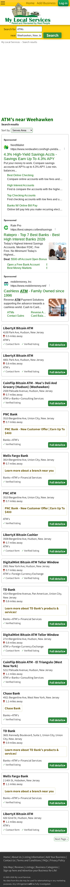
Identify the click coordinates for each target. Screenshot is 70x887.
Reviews (19, 867)
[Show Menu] (3, 3)
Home (6, 857)
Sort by (5, 130)
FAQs (45, 860)
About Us (17, 857)
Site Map (8, 867)
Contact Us (9, 860)
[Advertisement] (35, 80)
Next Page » (61, 839)
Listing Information (33, 857)
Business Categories (47, 867)
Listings (29, 867)
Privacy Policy (57, 860)
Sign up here (10, 870)
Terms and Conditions (29, 860)
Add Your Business (56, 857)
